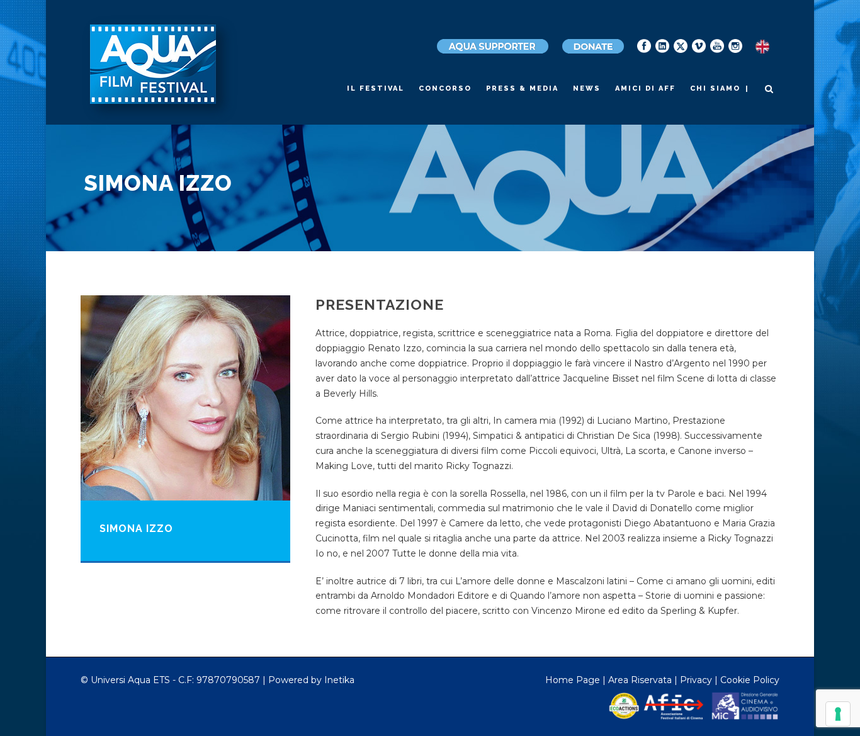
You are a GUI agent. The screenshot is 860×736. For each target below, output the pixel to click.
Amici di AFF (645, 88)
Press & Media (522, 88)
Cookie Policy (749, 680)
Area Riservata (640, 680)
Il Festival (375, 88)
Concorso (445, 88)
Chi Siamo (715, 88)
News (587, 88)
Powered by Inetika (311, 680)
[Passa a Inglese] (762, 47)
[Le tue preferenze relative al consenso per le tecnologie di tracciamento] (838, 714)
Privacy (696, 680)
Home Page (572, 680)
